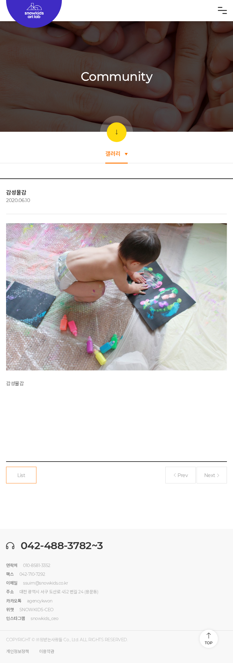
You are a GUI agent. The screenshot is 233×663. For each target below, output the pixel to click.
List (21, 475)
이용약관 (46, 651)
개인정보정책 (17, 651)
